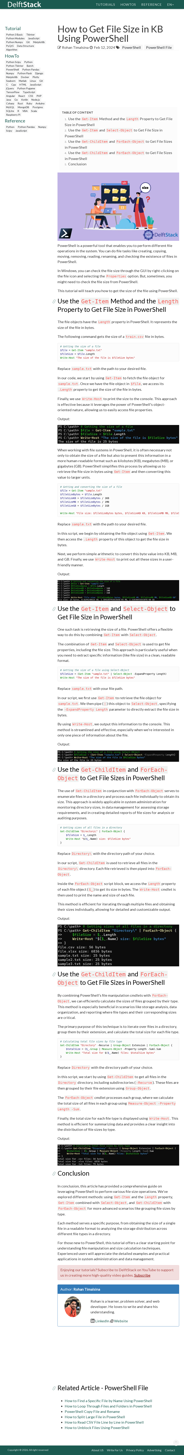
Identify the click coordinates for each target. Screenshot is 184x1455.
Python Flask (24, 73)
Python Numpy (14, 42)
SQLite (10, 110)
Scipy (9, 130)
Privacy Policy (135, 1450)
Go (16, 99)
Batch (30, 65)
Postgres (38, 107)
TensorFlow (12, 92)
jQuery (10, 88)
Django (39, 73)
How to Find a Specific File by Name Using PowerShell (108, 1401)
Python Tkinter (14, 65)
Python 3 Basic (14, 34)
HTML (22, 84)
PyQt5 (10, 45)
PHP (39, 95)
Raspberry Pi (13, 114)
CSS (30, 95)
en (169, 4)
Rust (20, 103)
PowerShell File (159, 47)
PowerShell (12, 69)
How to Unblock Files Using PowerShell (97, 1427)
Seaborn (10, 80)
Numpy (10, 73)
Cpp (13, 84)
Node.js (35, 99)
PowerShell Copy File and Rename (92, 1411)
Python (28, 61)
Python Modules (15, 38)
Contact (170, 1450)
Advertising (154, 1450)
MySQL (10, 107)
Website (121, 1321)
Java (8, 99)
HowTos (128, 4)
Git (28, 42)
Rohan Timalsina (75, 47)
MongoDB (23, 107)
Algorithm (11, 49)
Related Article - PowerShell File (103, 1388)
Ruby (29, 103)
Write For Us (115, 1450)
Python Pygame (26, 88)
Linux (33, 80)
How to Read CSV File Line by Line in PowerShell (104, 1422)
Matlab (23, 80)
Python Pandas (30, 69)
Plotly (36, 77)
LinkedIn (102, 1321)
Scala (34, 110)
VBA (25, 110)
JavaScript (34, 38)
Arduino (40, 103)
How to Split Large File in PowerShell (95, 1417)
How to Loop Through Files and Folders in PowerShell (108, 1406)
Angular (10, 95)
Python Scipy (13, 61)
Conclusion (77, 164)
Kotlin (24, 99)
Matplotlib (39, 42)
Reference (151, 4)
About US (97, 1450)
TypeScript (29, 92)
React (21, 95)
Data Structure (25, 45)
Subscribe (142, 1275)
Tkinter (30, 34)
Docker (25, 77)
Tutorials (105, 4)
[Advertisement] (121, 79)
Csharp (10, 103)
